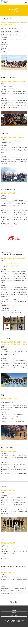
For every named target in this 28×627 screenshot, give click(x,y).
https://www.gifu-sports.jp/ (12, 262)
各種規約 (14, 612)
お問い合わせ (14, 615)
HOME (11, 11)
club (14, 11)
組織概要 (14, 610)
